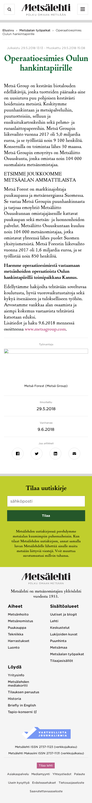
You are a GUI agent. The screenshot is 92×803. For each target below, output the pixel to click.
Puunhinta (58, 641)
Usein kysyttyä (18, 782)
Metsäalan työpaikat (34, 30)
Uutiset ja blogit (63, 614)
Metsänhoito (18, 614)
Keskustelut (60, 628)
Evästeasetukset (44, 782)
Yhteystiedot (62, 774)
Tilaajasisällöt (61, 661)
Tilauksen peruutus (23, 692)
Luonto (14, 647)
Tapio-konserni (20, 712)
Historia (14, 699)
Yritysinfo (16, 675)
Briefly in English (22, 705)
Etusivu (8, 30)
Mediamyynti (40, 774)
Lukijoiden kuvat (64, 634)
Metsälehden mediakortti (18, 683)
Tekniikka (15, 634)
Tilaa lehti (46, 765)
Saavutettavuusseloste (46, 791)
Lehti (54, 621)
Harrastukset (18, 641)
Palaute (79, 774)
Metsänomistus (20, 621)
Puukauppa (17, 628)
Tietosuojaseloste (71, 782)
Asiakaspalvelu (18, 774)
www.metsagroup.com (45, 329)
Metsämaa (58, 647)
